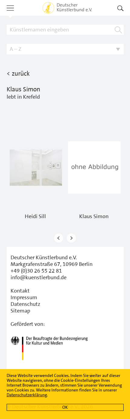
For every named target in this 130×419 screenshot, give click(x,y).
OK (65, 407)
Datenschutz (25, 304)
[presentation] (58, 238)
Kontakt (20, 290)
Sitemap (20, 310)
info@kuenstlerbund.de (39, 277)
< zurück (18, 73)
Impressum (24, 297)
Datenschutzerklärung (27, 395)
